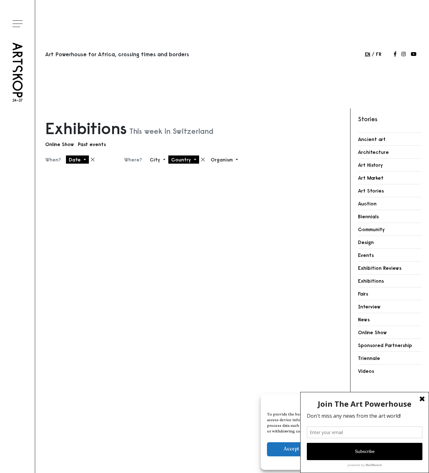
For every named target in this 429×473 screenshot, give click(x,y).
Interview (369, 306)
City (156, 159)
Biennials (368, 216)
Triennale (369, 358)
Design (366, 242)
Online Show (59, 144)
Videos (366, 371)
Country (182, 159)
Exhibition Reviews (379, 268)
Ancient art (372, 139)
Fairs (363, 294)
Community (371, 229)
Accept (291, 449)
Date (75, 159)
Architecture (373, 152)
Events (366, 255)
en (367, 54)
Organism (222, 159)
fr (378, 54)
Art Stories (371, 191)
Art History (370, 165)
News (364, 319)
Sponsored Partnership (385, 345)
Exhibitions (371, 281)
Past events (92, 144)
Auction (367, 203)
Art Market (370, 178)
